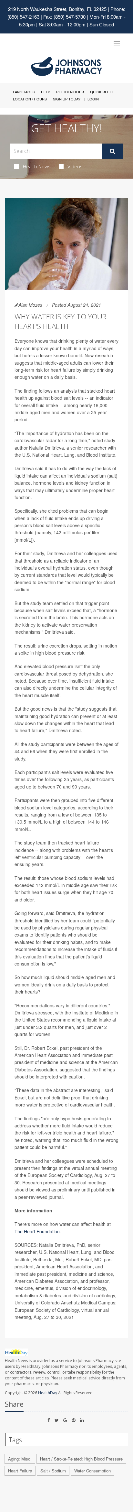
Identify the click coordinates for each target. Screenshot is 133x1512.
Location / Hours (30, 98)
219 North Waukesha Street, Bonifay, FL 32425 (57, 8)
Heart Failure (20, 1471)
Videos (75, 166)
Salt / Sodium (53, 1471)
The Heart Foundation (37, 1231)
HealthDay (47, 1392)
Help (45, 91)
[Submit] (112, 151)
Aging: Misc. (20, 1459)
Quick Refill (102, 91)
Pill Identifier (70, 91)
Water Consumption (92, 1471)
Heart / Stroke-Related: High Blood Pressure (81, 1459)
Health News (37, 166)
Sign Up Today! (67, 98)
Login (93, 98)
